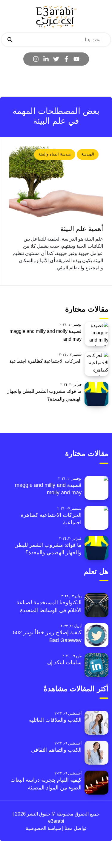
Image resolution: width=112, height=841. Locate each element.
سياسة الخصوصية (43, 828)
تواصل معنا (74, 828)
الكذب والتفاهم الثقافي (56, 750)
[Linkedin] (46, 59)
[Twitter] (56, 59)
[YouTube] (76, 59)
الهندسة (87, 154)
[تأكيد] (9, 39)
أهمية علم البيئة (81, 228)
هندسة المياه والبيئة (55, 154)
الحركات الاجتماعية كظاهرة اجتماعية (45, 361)
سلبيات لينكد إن (64, 662)
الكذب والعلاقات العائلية (55, 720)
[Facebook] (66, 59)
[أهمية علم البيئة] (56, 183)
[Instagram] (36, 59)
